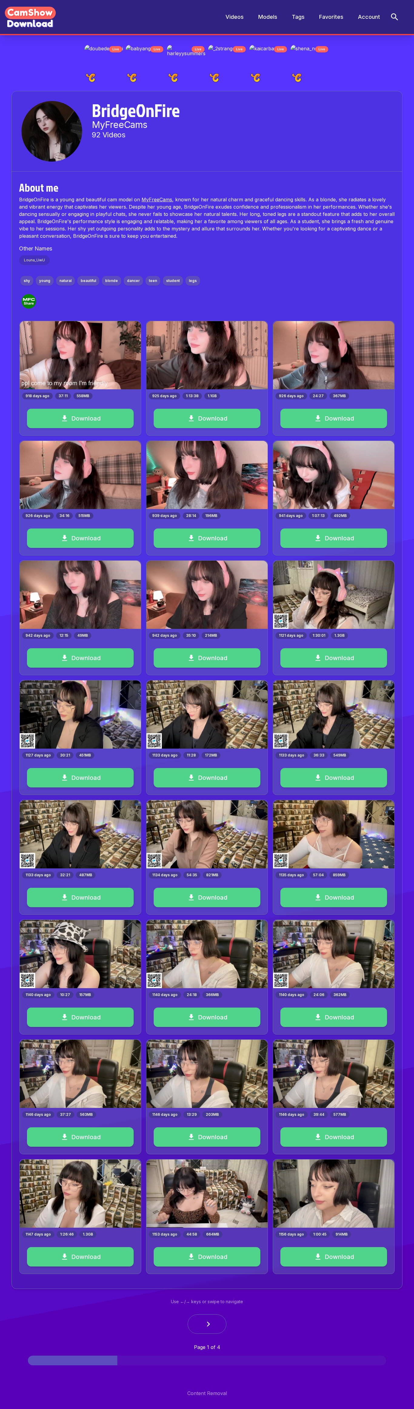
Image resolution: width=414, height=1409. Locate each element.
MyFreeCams (157, 201)
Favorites (331, 17)
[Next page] (207, 1326)
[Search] (394, 17)
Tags (298, 17)
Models (267, 17)
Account (369, 17)
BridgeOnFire (135, 112)
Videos (234, 17)
